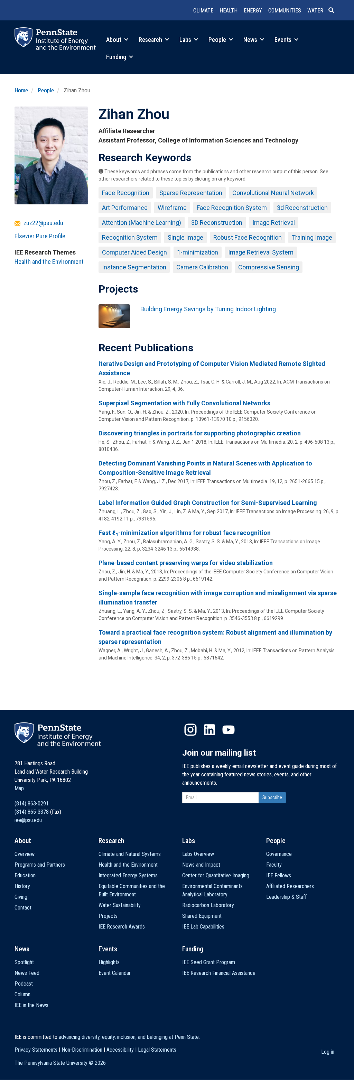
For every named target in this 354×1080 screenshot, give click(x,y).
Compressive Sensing (268, 267)
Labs (186, 39)
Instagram (190, 729)
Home (21, 90)
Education (25, 875)
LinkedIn (209, 729)
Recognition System (130, 237)
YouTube (228, 729)
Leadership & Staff (286, 897)
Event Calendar (115, 973)
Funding (117, 57)
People (217, 39)
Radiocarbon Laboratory (208, 905)
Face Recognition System (232, 207)
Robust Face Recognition (247, 237)
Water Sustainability (120, 905)
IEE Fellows (278, 875)
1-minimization (197, 252)
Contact (23, 907)
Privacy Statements (36, 1049)
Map (19, 788)
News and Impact (201, 864)
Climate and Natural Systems (130, 854)
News (251, 39)
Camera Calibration (202, 267)
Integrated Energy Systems (128, 875)
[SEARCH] (333, 11)
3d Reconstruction (302, 207)
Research (151, 39)
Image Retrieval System (261, 252)
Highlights (109, 962)
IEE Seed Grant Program (208, 962)
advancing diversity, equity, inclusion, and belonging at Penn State (129, 1037)
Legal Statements (157, 1049)
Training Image (312, 237)
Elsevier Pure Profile (40, 236)
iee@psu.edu (28, 820)
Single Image (185, 237)
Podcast (24, 983)
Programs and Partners (40, 864)
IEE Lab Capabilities (203, 926)
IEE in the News (31, 1005)
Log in (327, 1052)
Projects (108, 916)
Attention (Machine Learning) (141, 222)
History (22, 886)
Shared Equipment (202, 916)
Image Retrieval (273, 222)
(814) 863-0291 (32, 803)
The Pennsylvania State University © (60, 1063)
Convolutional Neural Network (273, 192)
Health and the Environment (49, 261)
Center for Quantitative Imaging (215, 875)
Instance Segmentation (134, 267)
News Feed (27, 973)
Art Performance (125, 207)
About (114, 39)
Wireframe (172, 207)
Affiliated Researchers (290, 886)
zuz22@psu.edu (43, 223)
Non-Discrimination (82, 1049)
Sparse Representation (190, 192)
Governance (279, 854)
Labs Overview (198, 854)
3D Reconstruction (216, 222)
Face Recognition (125, 192)
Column (22, 994)
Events (283, 39)
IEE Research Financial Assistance (218, 973)
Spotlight (24, 962)
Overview (25, 854)
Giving (21, 897)
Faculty (274, 864)
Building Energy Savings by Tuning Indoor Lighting (208, 309)
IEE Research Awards (122, 926)
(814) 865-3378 (32, 812)
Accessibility (120, 1049)
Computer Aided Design (134, 252)
